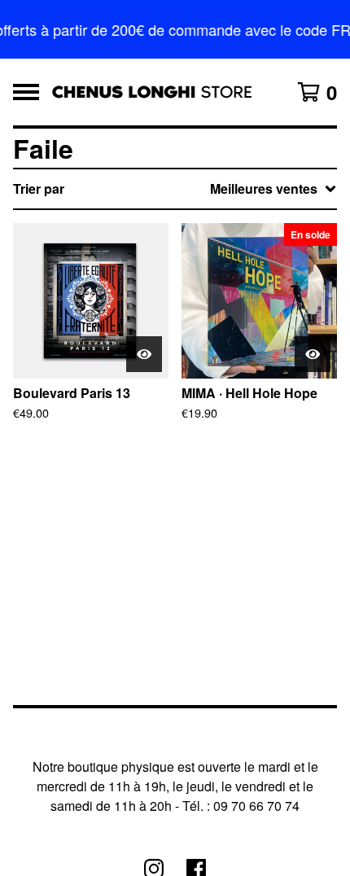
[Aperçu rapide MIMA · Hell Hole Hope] (312, 354)
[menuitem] (175, 188)
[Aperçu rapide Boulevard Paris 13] (144, 354)
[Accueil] (152, 92)
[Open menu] (26, 92)
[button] (175, 29)
